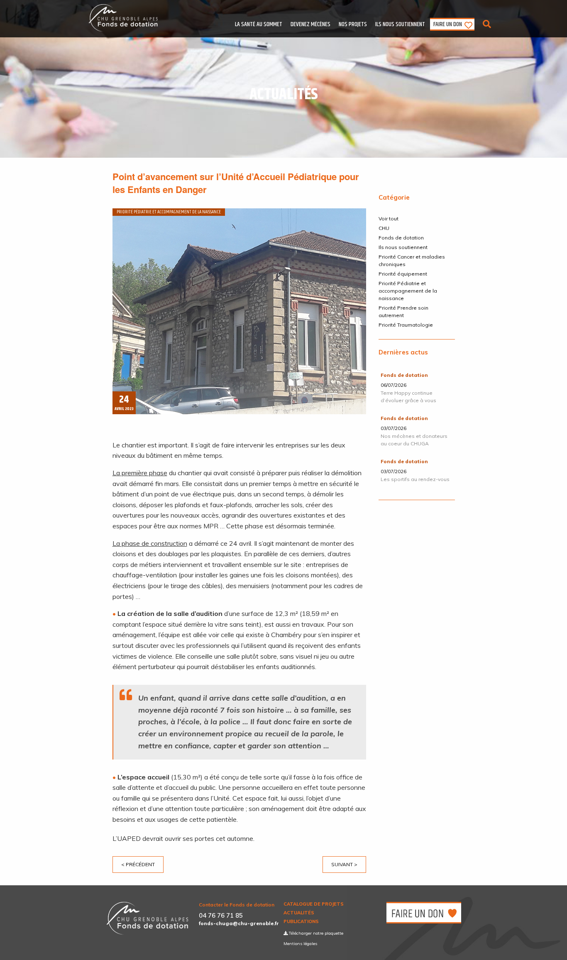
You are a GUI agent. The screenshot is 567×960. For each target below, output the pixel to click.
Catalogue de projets (314, 904)
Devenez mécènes (310, 24)
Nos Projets (353, 24)
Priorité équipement (403, 274)
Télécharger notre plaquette (315, 933)
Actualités (299, 913)
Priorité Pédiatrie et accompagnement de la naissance (408, 290)
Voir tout (388, 218)
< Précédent (138, 864)
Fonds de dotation (401, 238)
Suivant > (344, 864)
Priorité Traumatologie (406, 325)
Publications (301, 921)
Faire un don (447, 24)
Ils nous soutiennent (400, 24)
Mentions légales (300, 943)
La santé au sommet (258, 24)
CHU (384, 228)
